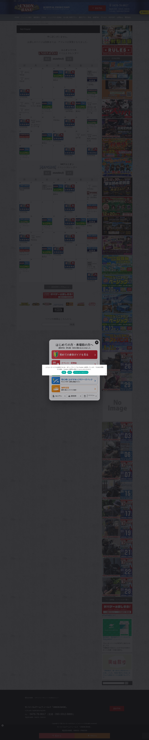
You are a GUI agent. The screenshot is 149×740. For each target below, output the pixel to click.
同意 (64, 372)
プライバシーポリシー (80, 372)
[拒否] (106, 374)
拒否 (69, 372)
